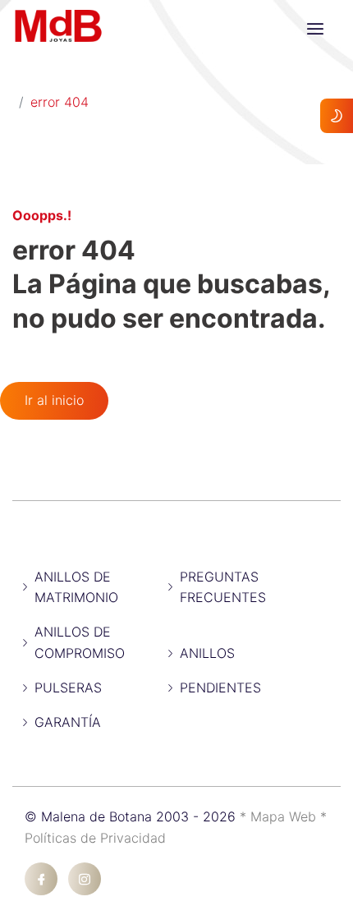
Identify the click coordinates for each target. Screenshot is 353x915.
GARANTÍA (67, 722)
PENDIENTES (220, 687)
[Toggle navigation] (315, 29)
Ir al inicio (54, 400)
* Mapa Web (280, 816)
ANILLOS (207, 653)
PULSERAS (68, 687)
